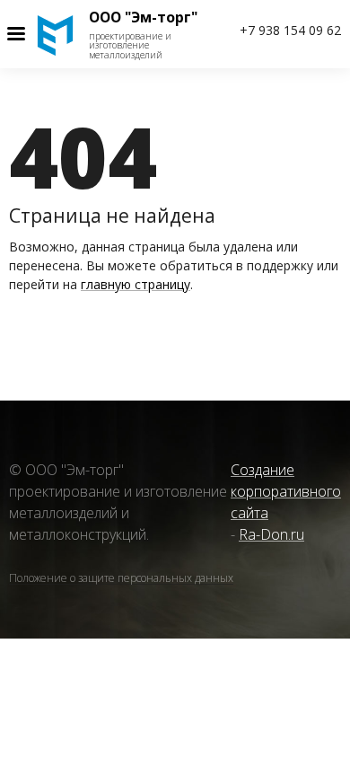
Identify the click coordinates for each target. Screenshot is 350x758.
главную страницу (135, 284)
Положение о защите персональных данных (121, 579)
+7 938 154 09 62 (290, 30)
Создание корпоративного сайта (286, 491)
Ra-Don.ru (271, 534)
